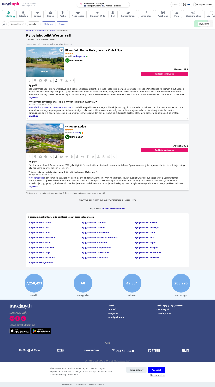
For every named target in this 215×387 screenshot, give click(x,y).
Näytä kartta (204, 24)
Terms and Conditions (96, 384)
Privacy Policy (81, 384)
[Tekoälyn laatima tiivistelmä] (50, 104)
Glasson (62, 24)
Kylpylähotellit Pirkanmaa (148, 252)
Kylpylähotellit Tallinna (93, 227)
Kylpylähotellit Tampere (94, 222)
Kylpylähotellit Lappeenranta (96, 247)
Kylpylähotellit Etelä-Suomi (95, 232)
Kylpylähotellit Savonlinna (95, 257)
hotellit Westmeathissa (113, 208)
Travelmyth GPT (164, 313)
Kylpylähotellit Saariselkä (42, 237)
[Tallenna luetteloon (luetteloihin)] (61, 50)
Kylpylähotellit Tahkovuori (95, 252)
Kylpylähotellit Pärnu (39, 242)
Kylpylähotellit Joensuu (41, 262)
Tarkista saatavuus (164, 74)
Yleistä (111, 305)
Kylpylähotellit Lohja (39, 252)
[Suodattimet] (4, 23)
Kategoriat (113, 313)
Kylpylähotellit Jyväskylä (147, 227)
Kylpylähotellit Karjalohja (42, 257)
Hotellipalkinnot (116, 317)
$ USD (175, 5)
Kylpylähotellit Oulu (145, 232)
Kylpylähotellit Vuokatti (147, 257)
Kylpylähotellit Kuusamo (94, 242)
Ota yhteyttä (162, 309)
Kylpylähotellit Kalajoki (146, 247)
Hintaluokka (15, 24)
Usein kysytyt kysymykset (169, 305)
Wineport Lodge (75, 126)
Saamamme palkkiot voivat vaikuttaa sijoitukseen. (48, 44)
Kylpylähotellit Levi (39, 227)
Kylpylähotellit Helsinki (146, 222)
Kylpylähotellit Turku (39, 232)
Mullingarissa (79, 56)
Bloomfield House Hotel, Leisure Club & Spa (93, 50)
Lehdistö (112, 309)
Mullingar (49, 24)
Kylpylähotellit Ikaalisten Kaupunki (99, 237)
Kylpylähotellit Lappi (145, 242)
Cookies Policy (67, 384)
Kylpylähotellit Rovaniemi (42, 247)
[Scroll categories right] (211, 14)
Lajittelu (32, 24)
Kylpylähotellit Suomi (40, 222)
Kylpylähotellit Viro (144, 237)
